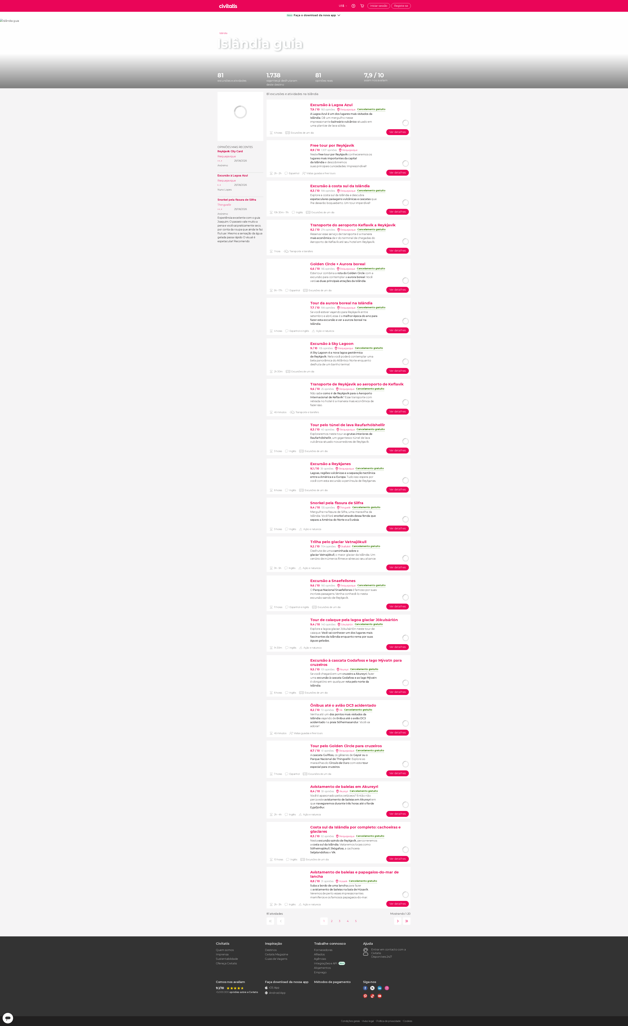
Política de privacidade (388, 1021)
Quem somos (225, 950)
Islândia (223, 33)
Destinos (270, 950)
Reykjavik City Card (230, 151)
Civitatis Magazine (276, 954)
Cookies (407, 1021)
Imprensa (222, 954)
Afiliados (319, 954)
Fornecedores (323, 950)
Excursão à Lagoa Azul (233, 175)
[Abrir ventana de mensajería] (8, 1018)
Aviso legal (368, 1021)
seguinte (396, 921)
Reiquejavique (227, 156)
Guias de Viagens (276, 958)
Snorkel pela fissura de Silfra (237, 200)
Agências (320, 958)
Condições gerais (350, 1021)
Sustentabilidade (227, 958)
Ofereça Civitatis (226, 963)
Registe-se (401, 5)
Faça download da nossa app (286, 982)
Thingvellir (224, 204)
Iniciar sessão (378, 5)
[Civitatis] (228, 6)
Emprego (320, 972)
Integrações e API (325, 963)
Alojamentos (322, 967)
